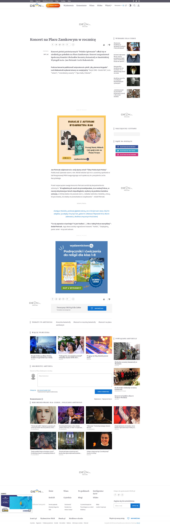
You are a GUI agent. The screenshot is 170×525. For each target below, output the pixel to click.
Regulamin (38, 523)
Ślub (50, 509)
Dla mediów (62, 523)
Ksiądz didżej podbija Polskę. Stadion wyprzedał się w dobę (41, 356)
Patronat (86, 523)
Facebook (133, 1)
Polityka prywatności (48, 523)
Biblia (31, 1)
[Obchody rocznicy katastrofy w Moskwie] (127, 351)
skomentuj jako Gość (45, 390)
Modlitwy (82, 509)
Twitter (136, 1)
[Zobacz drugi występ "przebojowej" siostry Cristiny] (99, 440)
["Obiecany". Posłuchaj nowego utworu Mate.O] (99, 415)
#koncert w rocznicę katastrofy (84, 322)
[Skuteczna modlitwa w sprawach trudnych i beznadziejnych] (133, 46)
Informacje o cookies (77, 523)
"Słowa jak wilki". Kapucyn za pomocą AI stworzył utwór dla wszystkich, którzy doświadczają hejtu (43, 427)
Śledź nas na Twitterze (127, 151)
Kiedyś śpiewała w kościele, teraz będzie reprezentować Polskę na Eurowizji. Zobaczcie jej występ (125, 427)
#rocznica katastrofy (63, 322)
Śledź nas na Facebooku (127, 147)
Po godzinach (35, 429)
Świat (51, 491)
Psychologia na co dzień (87, 507)
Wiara (91, 5)
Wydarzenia (69, 5)
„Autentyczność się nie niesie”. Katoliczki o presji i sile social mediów (119, 93)
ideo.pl (138, 523)
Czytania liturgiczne (85, 504)
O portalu (32, 523)
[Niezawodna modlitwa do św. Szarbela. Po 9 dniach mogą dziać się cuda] (133, 70)
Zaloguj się (33, 390)
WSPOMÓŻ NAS (135, 518)
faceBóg (63, 1)
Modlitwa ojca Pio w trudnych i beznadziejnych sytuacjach (119, 80)
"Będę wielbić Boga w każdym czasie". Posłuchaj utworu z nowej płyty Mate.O (43, 452)
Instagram (139, 1)
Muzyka (45, 332)
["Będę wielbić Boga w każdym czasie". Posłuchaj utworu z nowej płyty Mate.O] (43, 440)
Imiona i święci (68, 509)
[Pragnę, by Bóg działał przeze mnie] (99, 345)
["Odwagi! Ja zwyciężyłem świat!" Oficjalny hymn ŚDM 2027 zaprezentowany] (71, 345)
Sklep (69, 1)
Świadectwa (68, 507)
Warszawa (118, 5)
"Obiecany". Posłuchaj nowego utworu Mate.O (98, 426)
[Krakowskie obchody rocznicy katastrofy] (127, 377)
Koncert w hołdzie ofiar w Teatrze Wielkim (124, 396)
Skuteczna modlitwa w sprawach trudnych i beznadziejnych (119, 45)
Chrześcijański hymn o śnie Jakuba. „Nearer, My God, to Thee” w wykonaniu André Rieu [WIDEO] (71, 427)
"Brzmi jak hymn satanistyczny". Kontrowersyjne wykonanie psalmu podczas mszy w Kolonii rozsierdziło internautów (70, 454)
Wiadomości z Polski (120, 391)
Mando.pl (61, 518)
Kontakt (56, 523)
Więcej (108, 5)
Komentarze (81, 5)
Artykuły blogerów (54, 507)
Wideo (99, 5)
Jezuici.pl (33, 518)
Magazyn (38, 1)
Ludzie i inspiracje (101, 507)
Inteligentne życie (98, 492)
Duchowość (68, 504)
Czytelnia (67, 498)
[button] (130, 5)
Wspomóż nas (99, 308)
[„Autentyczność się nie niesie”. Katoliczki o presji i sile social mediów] (133, 93)
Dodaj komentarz (103, 392)
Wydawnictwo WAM (47, 518)
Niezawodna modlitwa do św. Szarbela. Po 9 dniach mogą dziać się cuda (119, 70)
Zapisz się (135, 506)
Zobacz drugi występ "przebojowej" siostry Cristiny (98, 452)
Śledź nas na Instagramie (128, 154)
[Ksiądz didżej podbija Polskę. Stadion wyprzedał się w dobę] (43, 345)
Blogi (57, 1)
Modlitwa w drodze (48, 1)
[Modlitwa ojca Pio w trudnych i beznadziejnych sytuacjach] (133, 81)
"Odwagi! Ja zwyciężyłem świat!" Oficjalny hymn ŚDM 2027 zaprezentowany (70, 357)
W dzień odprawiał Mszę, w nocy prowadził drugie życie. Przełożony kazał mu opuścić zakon (119, 59)
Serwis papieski (53, 504)
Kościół (117, 365)
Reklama (69, 523)
